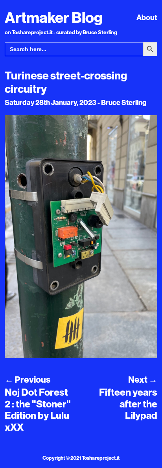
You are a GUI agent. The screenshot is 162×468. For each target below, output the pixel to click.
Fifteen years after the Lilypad (128, 404)
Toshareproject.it (101, 458)
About (146, 17)
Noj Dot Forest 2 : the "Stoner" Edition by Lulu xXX (38, 410)
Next (142, 379)
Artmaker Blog (54, 17)
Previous (27, 379)
